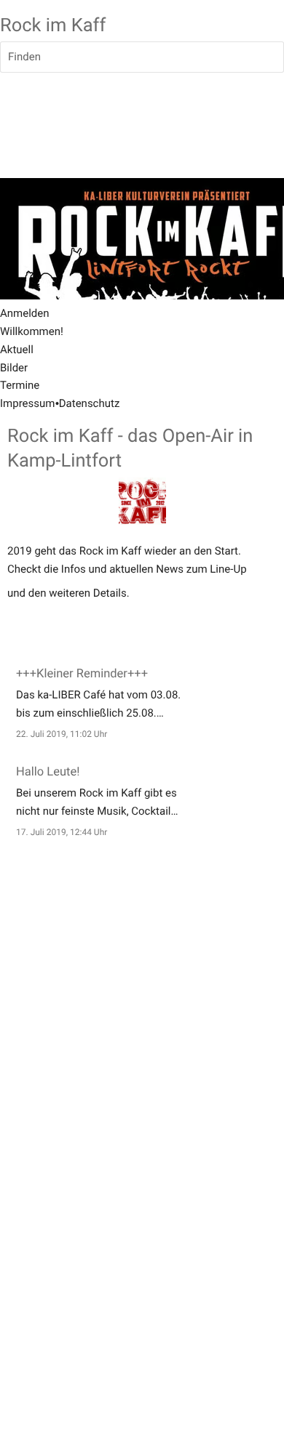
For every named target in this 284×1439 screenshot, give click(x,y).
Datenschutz (89, 403)
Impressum (27, 403)
